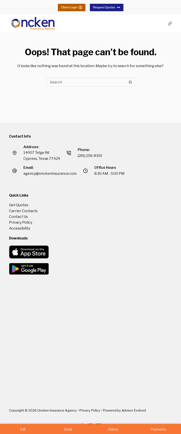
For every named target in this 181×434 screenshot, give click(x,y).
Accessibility (19, 228)
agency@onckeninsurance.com (50, 173)
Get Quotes (18, 205)
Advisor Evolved (134, 410)
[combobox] (86, 82)
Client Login (69, 7)
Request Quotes (104, 7)
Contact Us (18, 217)
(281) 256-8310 (90, 156)
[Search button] (130, 82)
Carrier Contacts (23, 211)
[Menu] (170, 24)
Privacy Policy (20, 222)
